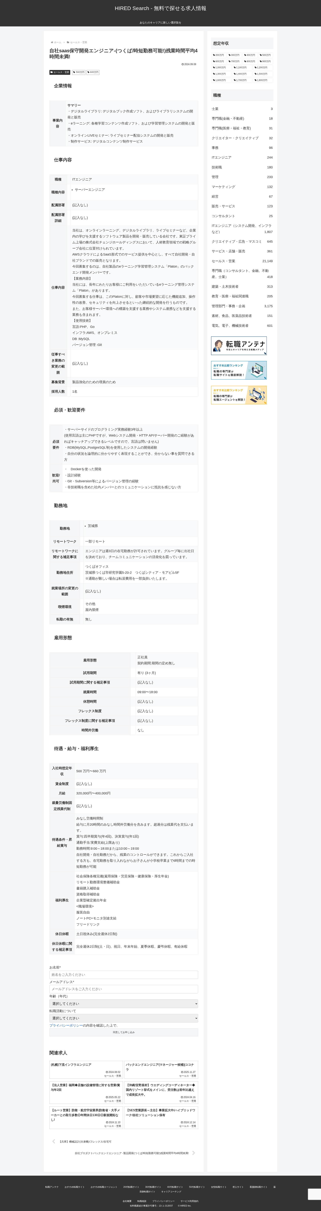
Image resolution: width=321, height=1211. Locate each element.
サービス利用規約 (189, 1201)
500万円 (80, 72)
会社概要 (127, 1201)
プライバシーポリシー (66, 1025)
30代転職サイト (153, 1187)
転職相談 (141, 1201)
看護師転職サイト (259, 1187)
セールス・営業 (61, 72)
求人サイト (238, 1187)
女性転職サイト (219, 1187)
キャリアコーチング (171, 1191)
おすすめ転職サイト (75, 1187)
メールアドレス (61, 982)
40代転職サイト (175, 1187)
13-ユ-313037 (166, 1205)
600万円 (94, 72)
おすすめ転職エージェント (104, 1187)
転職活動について (62, 1011)
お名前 (55, 967)
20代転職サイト (131, 1187)
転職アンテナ (52, 1187)
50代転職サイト (197, 1187)
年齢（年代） (59, 996)
